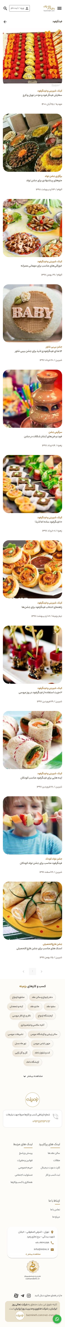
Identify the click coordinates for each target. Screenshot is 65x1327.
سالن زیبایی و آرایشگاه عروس (44, 1034)
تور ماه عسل (20, 1044)
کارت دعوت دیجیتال (50, 1168)
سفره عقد (50, 1007)
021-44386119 (42, 1243)
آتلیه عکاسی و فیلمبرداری (32, 1025)
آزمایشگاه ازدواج (45, 1016)
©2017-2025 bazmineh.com (41, 1315)
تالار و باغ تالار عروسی (21, 1016)
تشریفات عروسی (15, 1034)
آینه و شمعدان (16, 1007)
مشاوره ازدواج (18, 997)
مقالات (56, 1161)
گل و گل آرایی (21, 1053)
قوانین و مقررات (24, 1161)
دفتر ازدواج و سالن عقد (42, 997)
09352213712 (41, 1121)
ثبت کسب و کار (53, 1175)
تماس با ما (55, 1210)
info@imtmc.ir (41, 1249)
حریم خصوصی (25, 1168)
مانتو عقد (34, 1007)
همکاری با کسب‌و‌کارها (21, 1182)
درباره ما (56, 1217)
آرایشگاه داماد (32, 1062)
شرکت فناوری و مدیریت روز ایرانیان (31, 1309)
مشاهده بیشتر (35, 1076)
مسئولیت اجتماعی (23, 1175)
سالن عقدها (54, 1153)
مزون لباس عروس (41, 1044)
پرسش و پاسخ (25, 1153)
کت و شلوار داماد (42, 1053)
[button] (59, 8)
